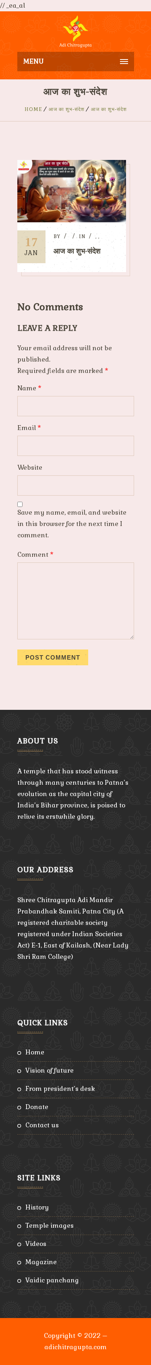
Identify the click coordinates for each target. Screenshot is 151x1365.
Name (29, 388)
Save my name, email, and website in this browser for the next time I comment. (71, 523)
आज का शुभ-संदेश (67, 109)
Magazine (41, 1262)
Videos (35, 1243)
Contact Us (42, 1125)
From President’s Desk (60, 1088)
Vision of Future (49, 1070)
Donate (36, 1107)
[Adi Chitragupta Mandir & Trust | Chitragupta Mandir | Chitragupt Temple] (75, 31)
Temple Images (49, 1225)
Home (33, 109)
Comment (35, 554)
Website (29, 467)
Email (29, 428)
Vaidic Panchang (52, 1280)
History (37, 1207)
